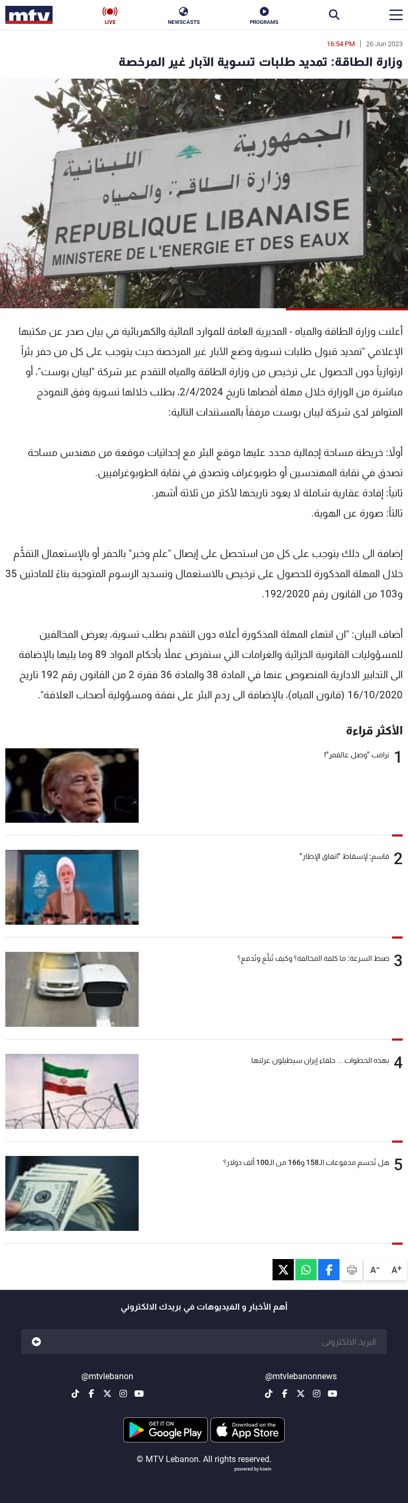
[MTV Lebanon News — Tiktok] (269, 1393)
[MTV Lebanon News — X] (301, 1393)
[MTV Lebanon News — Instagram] (317, 1393)
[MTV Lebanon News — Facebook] (285, 1393)
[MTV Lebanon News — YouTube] (333, 1393)
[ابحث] (334, 15)
